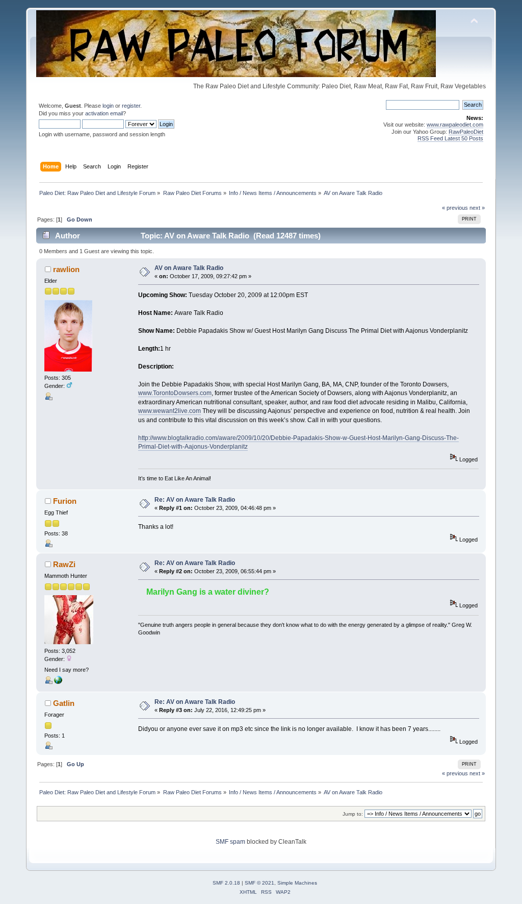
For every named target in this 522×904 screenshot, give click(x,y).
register (131, 106)
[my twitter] (58, 682)
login (108, 106)
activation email (104, 113)
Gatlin (63, 703)
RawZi (64, 564)
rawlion (66, 269)
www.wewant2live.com (169, 410)
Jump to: (353, 814)
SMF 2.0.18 (226, 883)
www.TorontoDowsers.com (175, 393)
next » (477, 208)
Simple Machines (297, 883)
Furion (64, 501)
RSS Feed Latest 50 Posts (450, 138)
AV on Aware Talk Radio (188, 268)
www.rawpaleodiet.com (455, 124)
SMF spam (230, 841)
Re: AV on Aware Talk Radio (194, 499)
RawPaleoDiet (466, 132)
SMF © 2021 (259, 883)
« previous (455, 208)
